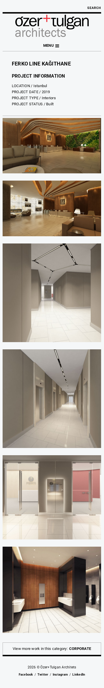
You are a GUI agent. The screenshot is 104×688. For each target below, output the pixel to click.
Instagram (60, 674)
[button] (51, 46)
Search (94, 8)
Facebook (26, 674)
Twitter (42, 674)
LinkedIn (78, 674)
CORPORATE (80, 648)
